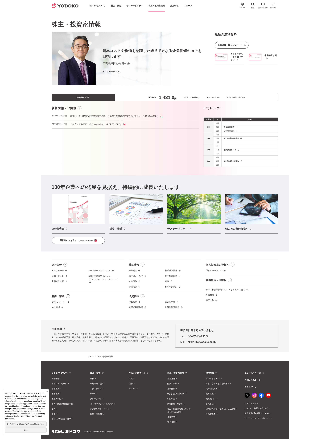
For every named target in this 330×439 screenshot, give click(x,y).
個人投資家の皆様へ (217, 264)
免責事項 (210, 295)
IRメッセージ (58, 270)
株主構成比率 (171, 276)
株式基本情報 (171, 270)
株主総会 (133, 270)
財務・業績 (58, 296)
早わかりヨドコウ (214, 270)
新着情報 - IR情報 (216, 280)
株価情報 (133, 287)
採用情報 (210, 373)
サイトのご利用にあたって (256, 408)
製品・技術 (95, 373)
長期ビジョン (58, 276)
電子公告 (210, 300)
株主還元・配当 (136, 276)
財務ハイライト (59, 302)
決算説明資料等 (172, 307)
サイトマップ (250, 403)
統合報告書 (170, 302)
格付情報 (56, 307)
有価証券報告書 (136, 307)
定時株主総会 (229, 131)
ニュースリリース (253, 373)
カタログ (273, 8)
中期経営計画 (58, 281)
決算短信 (133, 302)
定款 (167, 281)
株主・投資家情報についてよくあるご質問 (225, 289)
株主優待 (133, 281)
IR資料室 (134, 296)
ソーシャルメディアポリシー (257, 418)
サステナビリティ (137, 373)
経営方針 (57, 264)
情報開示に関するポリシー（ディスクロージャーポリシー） (103, 277)
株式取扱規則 (171, 287)
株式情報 (134, 264)
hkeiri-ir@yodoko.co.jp (202, 342)
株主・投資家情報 (175, 373)
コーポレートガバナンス (99, 270)
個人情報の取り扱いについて (257, 413)
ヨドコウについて (60, 373)
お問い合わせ (263, 8)
